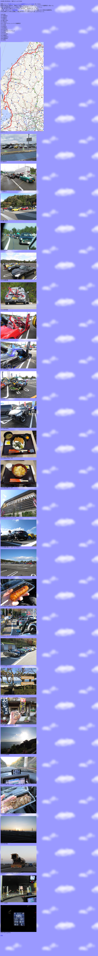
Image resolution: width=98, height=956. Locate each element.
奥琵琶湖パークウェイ (18, 10)
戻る (2, 935)
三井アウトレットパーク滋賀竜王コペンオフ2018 (21, 4)
